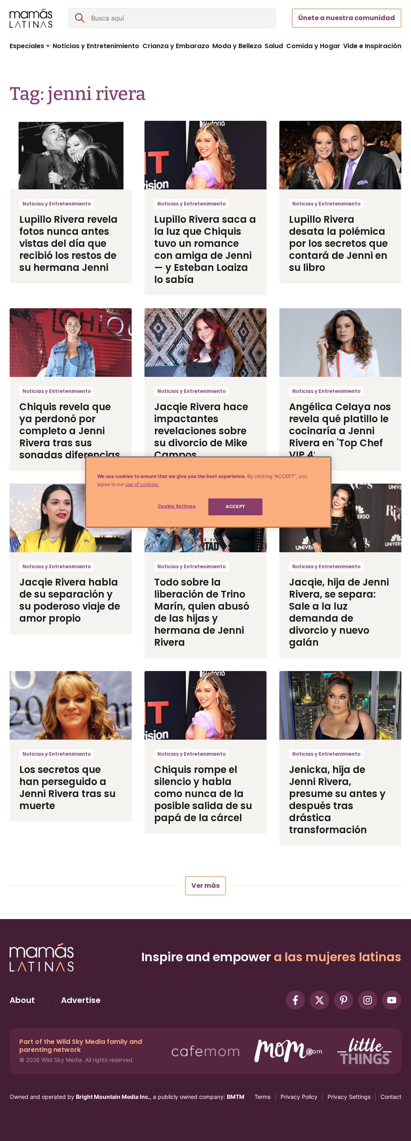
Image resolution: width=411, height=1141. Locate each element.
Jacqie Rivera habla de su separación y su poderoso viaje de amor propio (69, 600)
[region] (208, 492)
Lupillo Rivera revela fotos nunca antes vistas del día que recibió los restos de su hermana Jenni (68, 243)
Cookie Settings (177, 506)
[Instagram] (367, 1000)
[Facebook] (295, 1000)
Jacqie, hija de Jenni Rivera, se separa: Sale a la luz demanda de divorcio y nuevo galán (339, 612)
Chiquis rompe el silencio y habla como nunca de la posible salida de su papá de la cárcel (203, 793)
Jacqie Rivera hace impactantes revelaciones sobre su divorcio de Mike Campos (201, 431)
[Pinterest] (343, 1000)
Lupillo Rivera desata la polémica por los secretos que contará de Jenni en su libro (338, 243)
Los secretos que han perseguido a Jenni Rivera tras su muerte (67, 787)
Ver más (205, 885)
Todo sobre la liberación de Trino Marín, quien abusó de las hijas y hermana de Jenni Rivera (201, 612)
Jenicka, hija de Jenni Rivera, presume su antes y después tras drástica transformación (337, 799)
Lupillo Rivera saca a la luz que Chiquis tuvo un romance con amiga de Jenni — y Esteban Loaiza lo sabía (205, 249)
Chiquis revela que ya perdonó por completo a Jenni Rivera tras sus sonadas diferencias (69, 431)
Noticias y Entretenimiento (56, 203)
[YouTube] (391, 1000)
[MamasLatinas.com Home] (31, 18)
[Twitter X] (319, 1000)
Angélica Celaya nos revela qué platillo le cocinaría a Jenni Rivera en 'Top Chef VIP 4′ (340, 431)
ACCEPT (235, 506)
